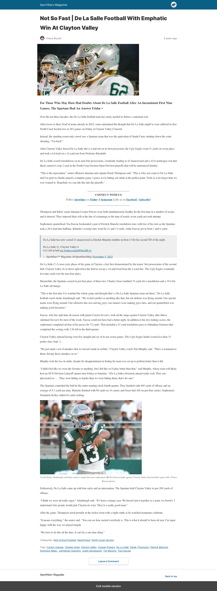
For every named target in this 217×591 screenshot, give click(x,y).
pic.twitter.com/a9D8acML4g (76, 250)
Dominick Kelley (48, 550)
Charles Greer (72, 547)
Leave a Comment (108, 561)
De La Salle (122, 547)
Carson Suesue (55, 547)
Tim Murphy (109, 550)
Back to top (171, 576)
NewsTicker (83, 540)
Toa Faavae (124, 550)
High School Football (64, 540)
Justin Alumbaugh (92, 550)
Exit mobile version (108, 586)
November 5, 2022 (103, 256)
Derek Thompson (139, 547)
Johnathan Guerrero (70, 550)
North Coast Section (103, 540)
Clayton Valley (89, 547)
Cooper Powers (106, 547)
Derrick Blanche (159, 547)
